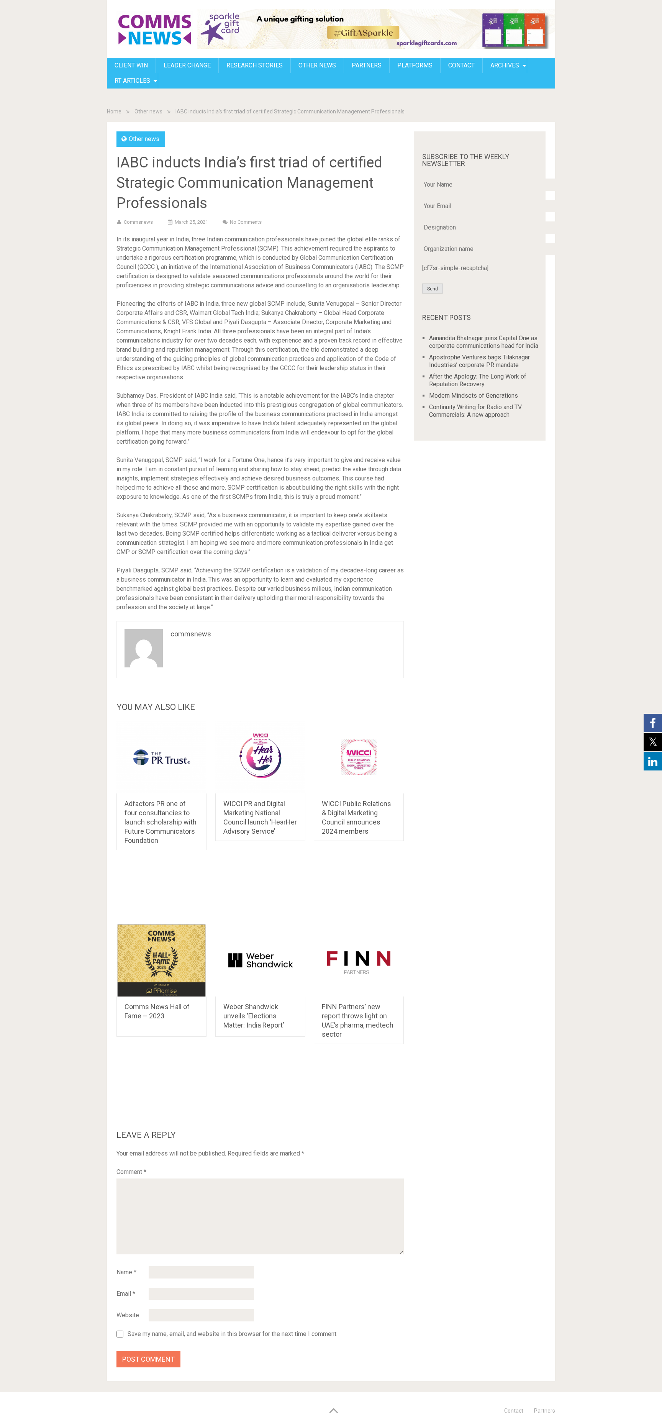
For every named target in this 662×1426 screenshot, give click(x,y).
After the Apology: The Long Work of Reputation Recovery (477, 380)
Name (126, 1272)
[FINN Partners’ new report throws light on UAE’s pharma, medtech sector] (359, 960)
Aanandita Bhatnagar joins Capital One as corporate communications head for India (483, 341)
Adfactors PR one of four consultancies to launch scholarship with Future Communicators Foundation (161, 822)
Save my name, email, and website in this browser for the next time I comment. (233, 1334)
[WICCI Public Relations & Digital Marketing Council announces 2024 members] (359, 757)
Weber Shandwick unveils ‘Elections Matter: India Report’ (253, 1016)
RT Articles (132, 80)
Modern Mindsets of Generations (473, 395)
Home (114, 111)
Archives (504, 65)
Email (125, 1293)
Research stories (254, 65)
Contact (513, 1411)
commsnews (138, 222)
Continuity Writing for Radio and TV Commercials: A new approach (475, 410)
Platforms (415, 65)
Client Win (131, 65)
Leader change (187, 65)
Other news (317, 65)
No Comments (246, 222)
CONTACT (461, 65)
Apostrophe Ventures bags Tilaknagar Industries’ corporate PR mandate (479, 361)
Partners (367, 65)
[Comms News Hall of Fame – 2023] (161, 960)
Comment (131, 1171)
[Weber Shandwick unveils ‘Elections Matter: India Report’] (260, 960)
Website (127, 1315)
